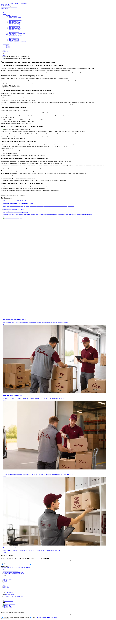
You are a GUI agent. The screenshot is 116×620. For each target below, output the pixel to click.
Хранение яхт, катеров (14, 32)
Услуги (4, 14)
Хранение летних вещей (14, 26)
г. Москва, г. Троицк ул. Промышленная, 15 (19, 3)
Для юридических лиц (11, 34)
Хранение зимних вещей (14, 24)
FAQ (4, 50)
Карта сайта (6, 587)
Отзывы (8, 47)
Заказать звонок (12, 5)
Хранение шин (12, 18)
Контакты (5, 51)
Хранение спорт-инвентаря (15, 28)
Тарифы (5, 12)
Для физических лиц (10, 15)
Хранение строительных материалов (17, 33)
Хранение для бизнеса (14, 38)
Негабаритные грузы (13, 36)
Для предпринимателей (14, 42)
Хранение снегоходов (14, 30)
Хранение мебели (13, 16)
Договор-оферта (7, 569)
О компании (6, 44)
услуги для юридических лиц (15, 35)
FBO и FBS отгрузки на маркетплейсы (17, 41)
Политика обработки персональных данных (13, 572)
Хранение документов (14, 40)
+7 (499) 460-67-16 (5, 4)
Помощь (5, 580)
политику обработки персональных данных (47, 564)
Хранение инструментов (14, 27)
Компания (5, 582)
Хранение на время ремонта (15, 22)
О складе (8, 45)
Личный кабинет (4, 8)
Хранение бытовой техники (15, 20)
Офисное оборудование (14, 39)
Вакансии (8, 46)
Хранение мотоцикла (13, 21)
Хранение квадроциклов (14, 29)
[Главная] (4, 54)
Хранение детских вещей (14, 23)
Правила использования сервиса (10, 571)
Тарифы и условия (7, 579)
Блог (7, 48)
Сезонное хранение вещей (15, 17)
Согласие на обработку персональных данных (13, 573)
